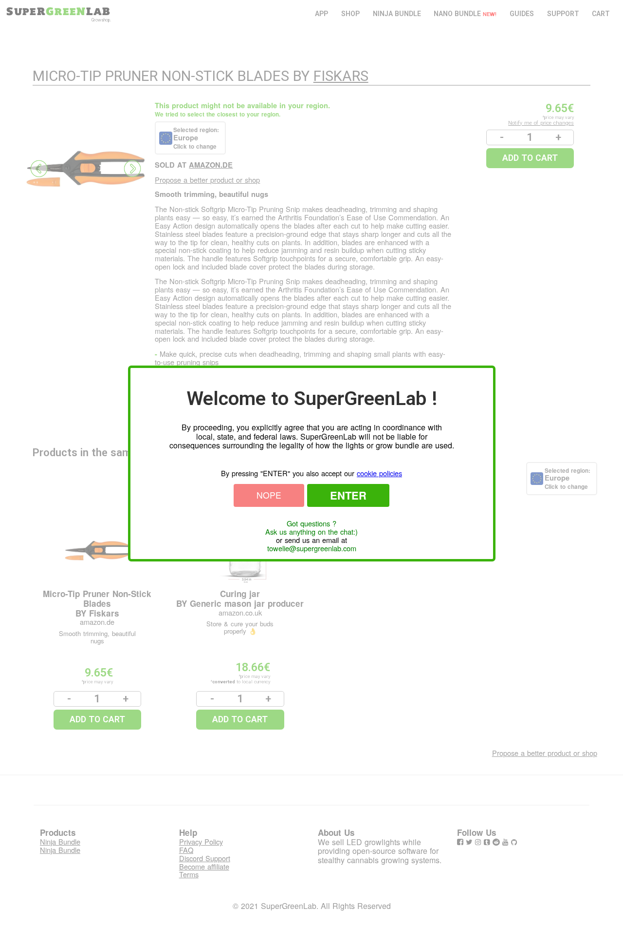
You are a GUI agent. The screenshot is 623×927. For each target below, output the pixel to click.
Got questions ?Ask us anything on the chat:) (311, 528)
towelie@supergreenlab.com (311, 548)
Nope (269, 495)
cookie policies (379, 473)
